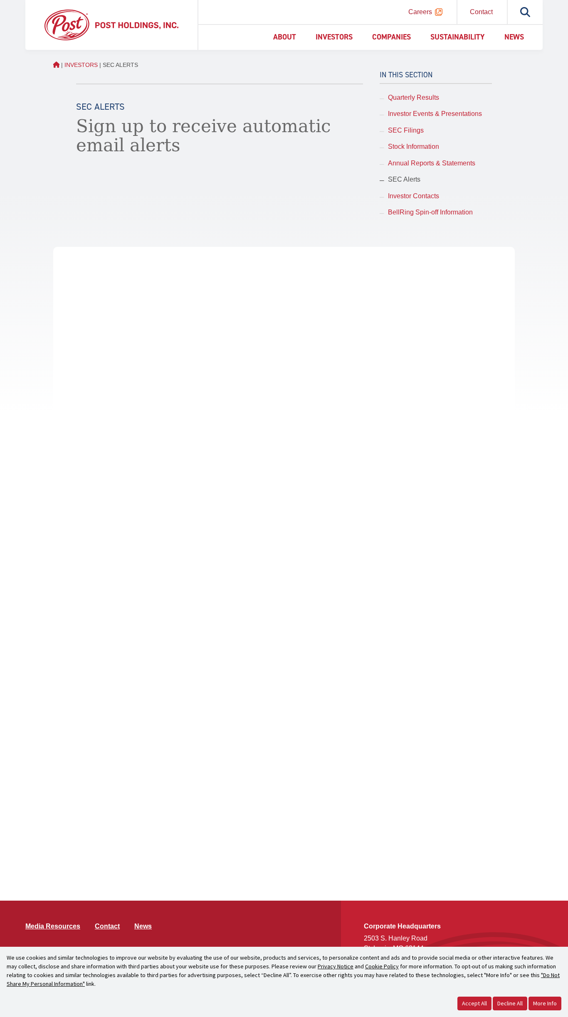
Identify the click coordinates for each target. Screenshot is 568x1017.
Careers (420, 11)
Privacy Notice (335, 966)
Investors (334, 37)
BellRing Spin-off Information (430, 212)
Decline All (510, 1003)
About (284, 37)
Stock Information (413, 146)
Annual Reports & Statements (431, 163)
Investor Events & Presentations (435, 113)
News (514, 37)
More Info (545, 1003)
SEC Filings (406, 130)
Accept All (474, 1003)
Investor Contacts (413, 195)
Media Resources (52, 926)
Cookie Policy (382, 966)
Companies (391, 37)
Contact (481, 11)
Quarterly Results (413, 97)
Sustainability (457, 37)
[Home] (111, 24)
